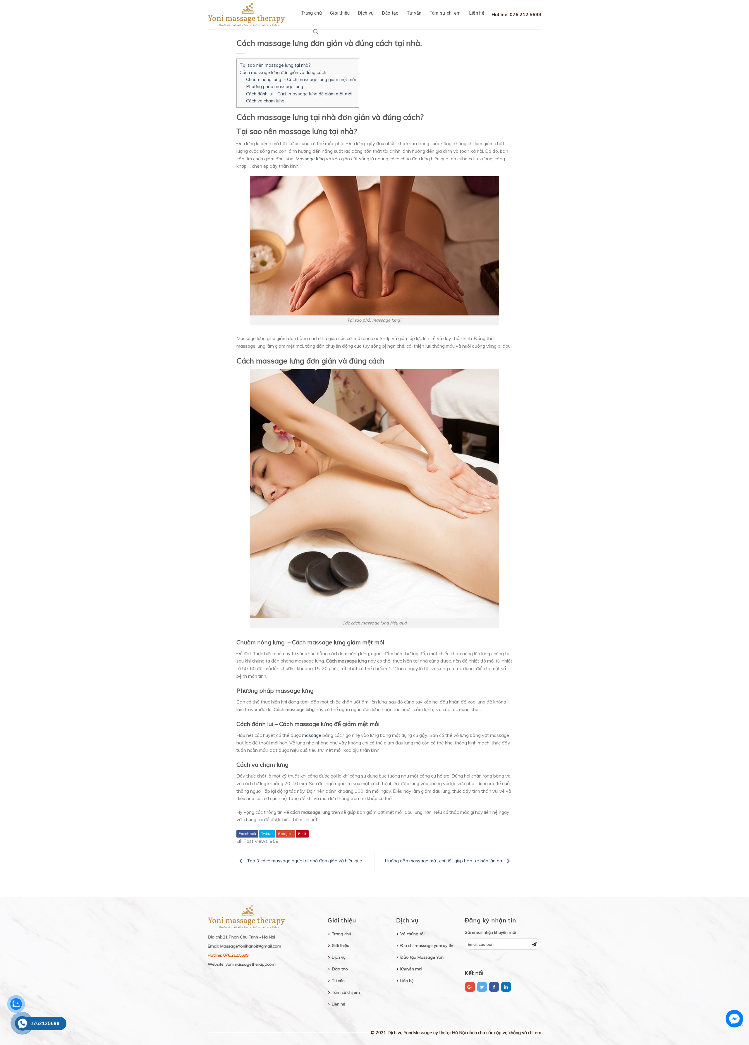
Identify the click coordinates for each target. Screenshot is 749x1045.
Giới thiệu (340, 13)
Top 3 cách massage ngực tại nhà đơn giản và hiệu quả (304, 861)
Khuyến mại (411, 969)
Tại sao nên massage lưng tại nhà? (275, 65)
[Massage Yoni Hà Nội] (248, 14)
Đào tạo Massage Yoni (422, 957)
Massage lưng (310, 159)
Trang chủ (311, 13)
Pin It (302, 833)
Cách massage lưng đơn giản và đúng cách (283, 72)
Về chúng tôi (412, 933)
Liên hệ (476, 13)
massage (311, 735)
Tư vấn (414, 13)
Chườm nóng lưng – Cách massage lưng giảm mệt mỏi (301, 79)
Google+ (285, 833)
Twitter (267, 833)
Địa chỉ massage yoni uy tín (426, 945)
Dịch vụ (366, 13)
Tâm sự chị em (445, 13)
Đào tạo (390, 13)
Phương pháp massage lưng (274, 86)
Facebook (247, 833)
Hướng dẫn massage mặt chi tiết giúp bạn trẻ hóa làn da (444, 861)
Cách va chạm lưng (265, 101)
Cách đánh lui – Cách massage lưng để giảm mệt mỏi (299, 94)
